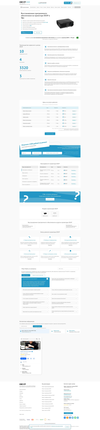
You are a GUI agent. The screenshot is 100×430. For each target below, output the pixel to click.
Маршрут (24, 358)
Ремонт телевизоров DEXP (47, 401)
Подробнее (29, 245)
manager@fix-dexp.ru (68, 397)
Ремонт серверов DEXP (46, 408)
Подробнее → (73, 170)
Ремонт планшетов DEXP (46, 390)
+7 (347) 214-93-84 (42, 2)
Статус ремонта (77, 7)
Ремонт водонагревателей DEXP (48, 386)
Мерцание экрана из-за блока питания (45, 170)
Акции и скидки (57, 7)
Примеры (21, 393)
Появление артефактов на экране (44, 180)
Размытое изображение (44, 173)
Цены (38, 7)
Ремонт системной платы (27, 126)
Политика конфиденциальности (50, 423)
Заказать (74, 110)
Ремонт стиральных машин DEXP (48, 399)
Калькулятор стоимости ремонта (26, 407)
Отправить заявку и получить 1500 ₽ (52, 153)
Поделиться (65, 418)
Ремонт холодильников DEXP (47, 403)
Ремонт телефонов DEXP (46, 397)
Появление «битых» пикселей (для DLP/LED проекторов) (45, 184)
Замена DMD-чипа (26, 113)
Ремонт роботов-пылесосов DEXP (48, 395)
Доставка (48, 7)
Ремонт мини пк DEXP (46, 410)
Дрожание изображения (44, 176)
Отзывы (44, 7)
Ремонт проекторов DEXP (46, 393)
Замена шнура (25, 117)
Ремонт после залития (27, 120)
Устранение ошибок (26, 123)
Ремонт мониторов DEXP (46, 388)
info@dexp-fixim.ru (67, 394)
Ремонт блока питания (27, 110)
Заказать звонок (50, 199)
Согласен (67, 426)
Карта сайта (22, 414)
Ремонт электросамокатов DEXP (48, 406)
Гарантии (52, 7)
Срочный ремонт (33, 7)
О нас (41, 7)
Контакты (69, 7)
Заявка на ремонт (64, 7)
